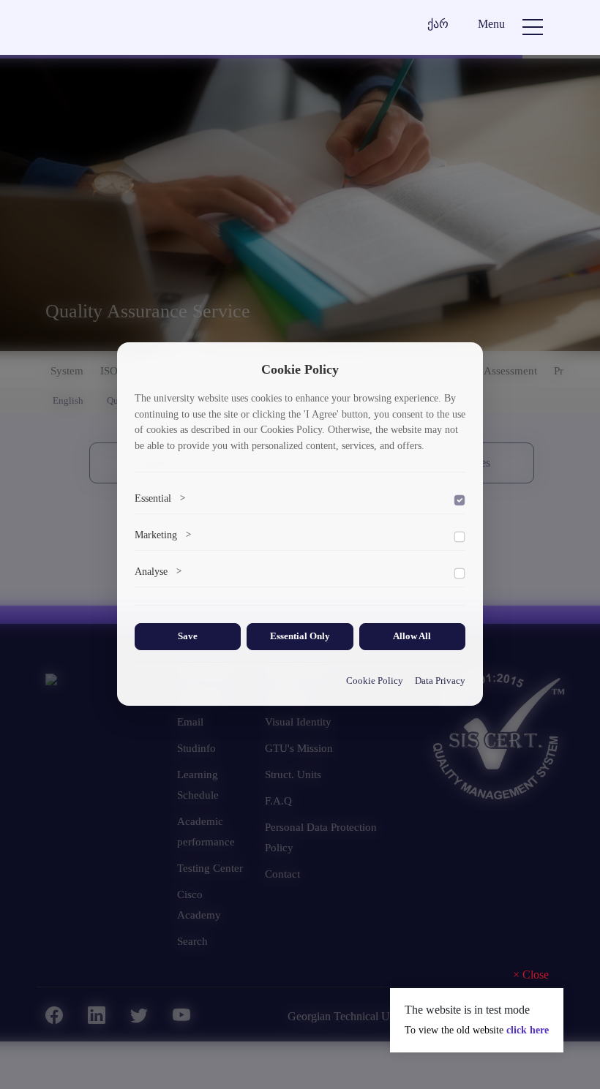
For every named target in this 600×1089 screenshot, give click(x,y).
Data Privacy (440, 681)
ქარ (438, 24)
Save (188, 636)
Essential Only (300, 636)
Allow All (412, 636)
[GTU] (143, 31)
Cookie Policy (374, 681)
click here (527, 1030)
